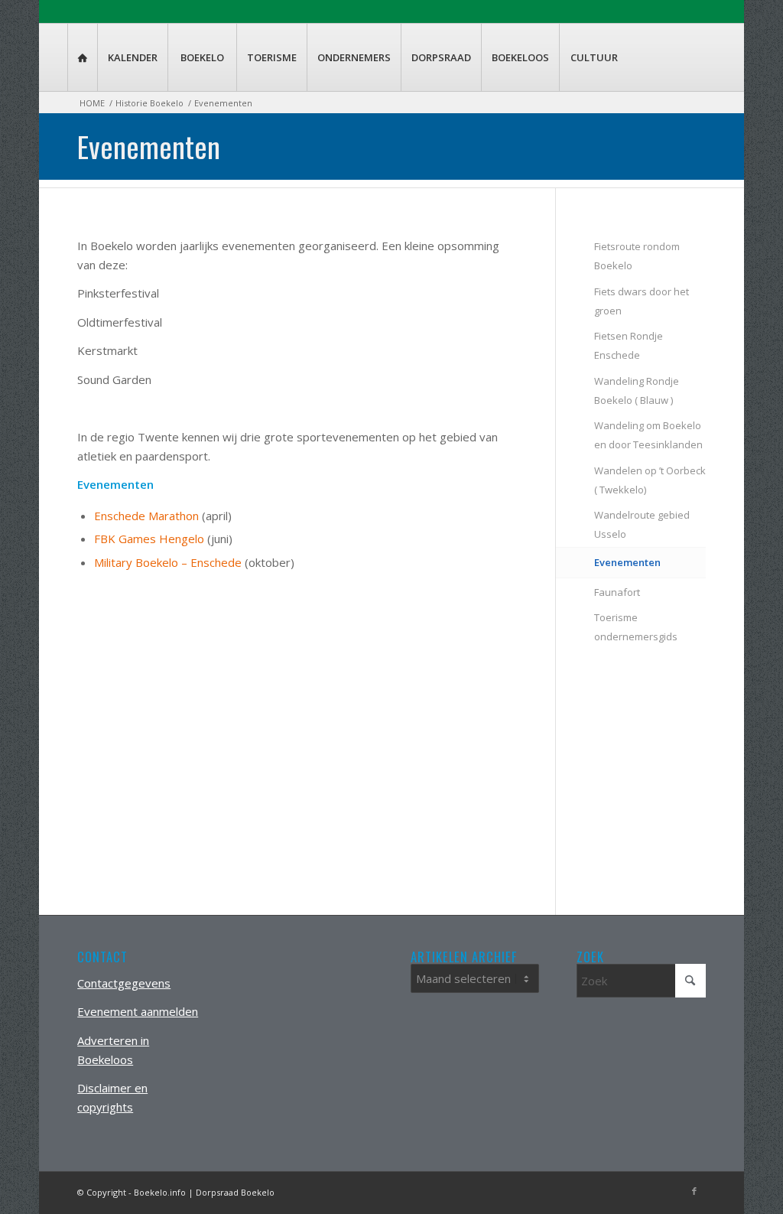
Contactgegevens (124, 983)
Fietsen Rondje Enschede (628, 345)
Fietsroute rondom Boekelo (637, 255)
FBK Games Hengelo (149, 538)
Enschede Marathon (146, 515)
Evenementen (148, 146)
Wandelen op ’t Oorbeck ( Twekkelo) (650, 480)
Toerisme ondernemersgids (635, 626)
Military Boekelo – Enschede (168, 562)
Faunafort (617, 592)
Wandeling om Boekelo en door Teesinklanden (648, 434)
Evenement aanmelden (137, 1011)
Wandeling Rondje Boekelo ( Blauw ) (636, 390)
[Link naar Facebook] (694, 1191)
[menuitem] (82, 57)
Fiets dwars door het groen (641, 301)
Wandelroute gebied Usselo (642, 524)
